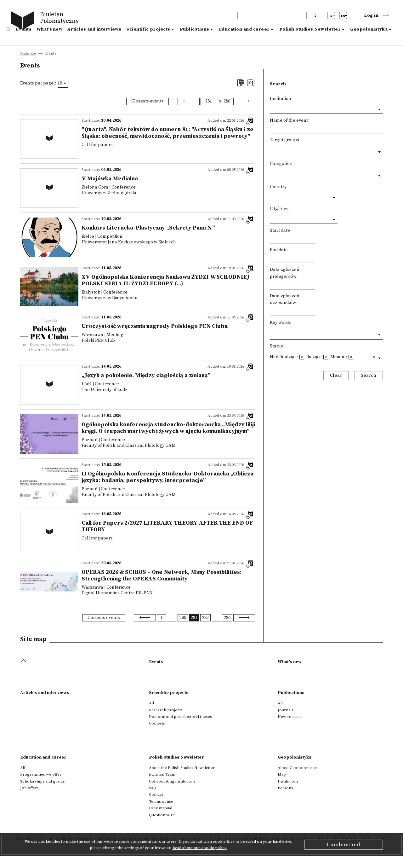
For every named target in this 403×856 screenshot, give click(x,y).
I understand (343, 844)
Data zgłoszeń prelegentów (284, 273)
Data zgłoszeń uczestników (284, 299)
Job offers (29, 787)
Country (278, 187)
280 (182, 617)
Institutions (288, 781)
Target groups (284, 140)
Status (276, 346)
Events (23, 29)
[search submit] (314, 15)
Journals (285, 710)
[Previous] (189, 101)
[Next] (244, 101)
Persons (285, 787)
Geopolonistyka (369, 29)
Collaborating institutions (172, 781)
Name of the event (289, 120)
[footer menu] (24, 662)
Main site (28, 54)
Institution (280, 99)
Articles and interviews (94, 29)
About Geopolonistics (298, 767)
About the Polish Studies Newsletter (182, 767)
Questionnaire (162, 815)
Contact (156, 794)
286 (227, 101)
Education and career (244, 29)
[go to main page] (46, 21)
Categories (281, 163)
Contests (157, 723)
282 (205, 617)
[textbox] (271, 150)
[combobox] (63, 83)
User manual (160, 808)
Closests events (147, 101)
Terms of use (161, 801)
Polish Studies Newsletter (310, 29)
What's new (49, 29)
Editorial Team (162, 774)
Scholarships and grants (42, 781)
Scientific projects (148, 29)
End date (279, 250)
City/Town (280, 209)
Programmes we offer (40, 774)
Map (282, 774)
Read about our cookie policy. (200, 847)
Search (368, 375)
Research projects (166, 710)
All (151, 703)
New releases (290, 716)
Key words (280, 322)
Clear (336, 375)
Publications (194, 29)
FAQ (152, 787)
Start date (280, 230)
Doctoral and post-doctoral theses (180, 716)
